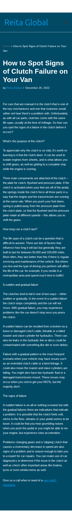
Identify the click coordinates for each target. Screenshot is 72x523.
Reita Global (14, 87)
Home (6, 46)
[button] (65, 22)
